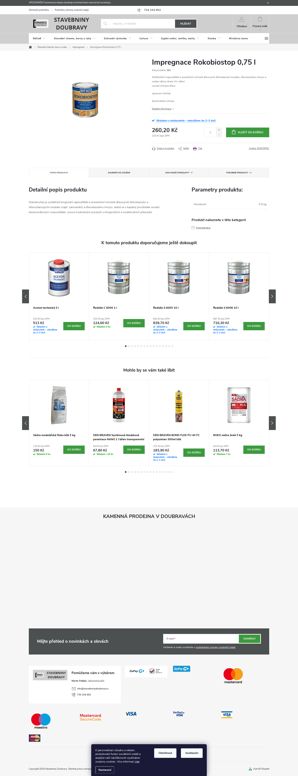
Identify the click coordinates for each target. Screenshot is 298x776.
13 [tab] (163, 346)
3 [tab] (132, 346)
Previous (25, 296)
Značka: (259, 148)
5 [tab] (138, 346)
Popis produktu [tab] (59, 172)
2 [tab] (129, 346)
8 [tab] (147, 346)
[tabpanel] (59, 296)
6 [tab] (141, 346)
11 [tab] (157, 346)
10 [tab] (154, 346)
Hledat (185, 24)
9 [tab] (150, 346)
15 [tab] (169, 346)
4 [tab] (135, 346)
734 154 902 (84, 694)
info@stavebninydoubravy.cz (92, 688)
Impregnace (203, 228)
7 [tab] (144, 346)
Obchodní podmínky (39, 10)
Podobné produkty (237, 172)
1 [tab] (126, 346)
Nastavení (104, 770)
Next (272, 296)
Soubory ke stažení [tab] (119, 172)
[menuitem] (39, 38)
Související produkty (177, 172)
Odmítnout (165, 753)
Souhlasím (191, 753)
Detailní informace (161, 108)
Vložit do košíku (250, 132)
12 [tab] (160, 346)
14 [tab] (166, 346)
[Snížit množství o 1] (219, 134)
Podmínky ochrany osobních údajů (72, 10)
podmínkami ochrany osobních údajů (215, 647)
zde (137, 762)
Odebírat (249, 638)
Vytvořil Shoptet (261, 768)
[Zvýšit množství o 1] (219, 130)
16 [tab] (172, 346)
